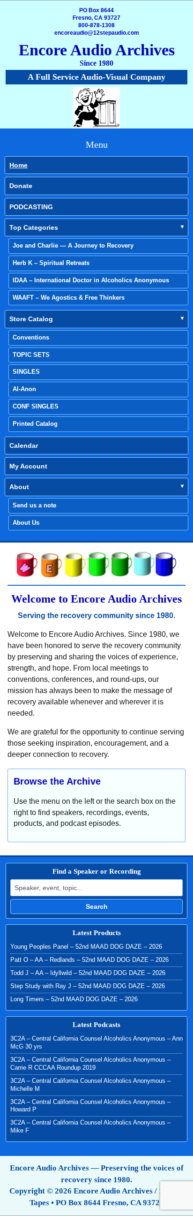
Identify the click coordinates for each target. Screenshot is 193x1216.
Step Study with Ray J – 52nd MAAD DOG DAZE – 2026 (87, 985)
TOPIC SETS (31, 354)
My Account (28, 466)
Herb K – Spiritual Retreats (51, 262)
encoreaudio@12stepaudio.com (96, 33)
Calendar (23, 445)
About (19, 487)
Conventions (31, 337)
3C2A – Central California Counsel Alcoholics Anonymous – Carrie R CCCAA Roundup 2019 (90, 1063)
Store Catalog (31, 319)
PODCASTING (31, 207)
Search (97, 906)
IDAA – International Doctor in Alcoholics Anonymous (91, 280)
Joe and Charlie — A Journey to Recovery (73, 245)
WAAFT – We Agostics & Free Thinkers (69, 297)
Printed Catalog (35, 423)
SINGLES (26, 371)
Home (18, 165)
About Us (26, 522)
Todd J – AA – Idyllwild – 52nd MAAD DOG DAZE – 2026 (87, 972)
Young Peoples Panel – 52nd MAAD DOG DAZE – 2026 (86, 946)
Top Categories (33, 227)
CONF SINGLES (36, 406)
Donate (20, 185)
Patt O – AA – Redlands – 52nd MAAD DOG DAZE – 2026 (89, 959)
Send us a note (34, 505)
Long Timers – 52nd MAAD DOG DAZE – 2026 (74, 999)
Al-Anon (24, 389)
